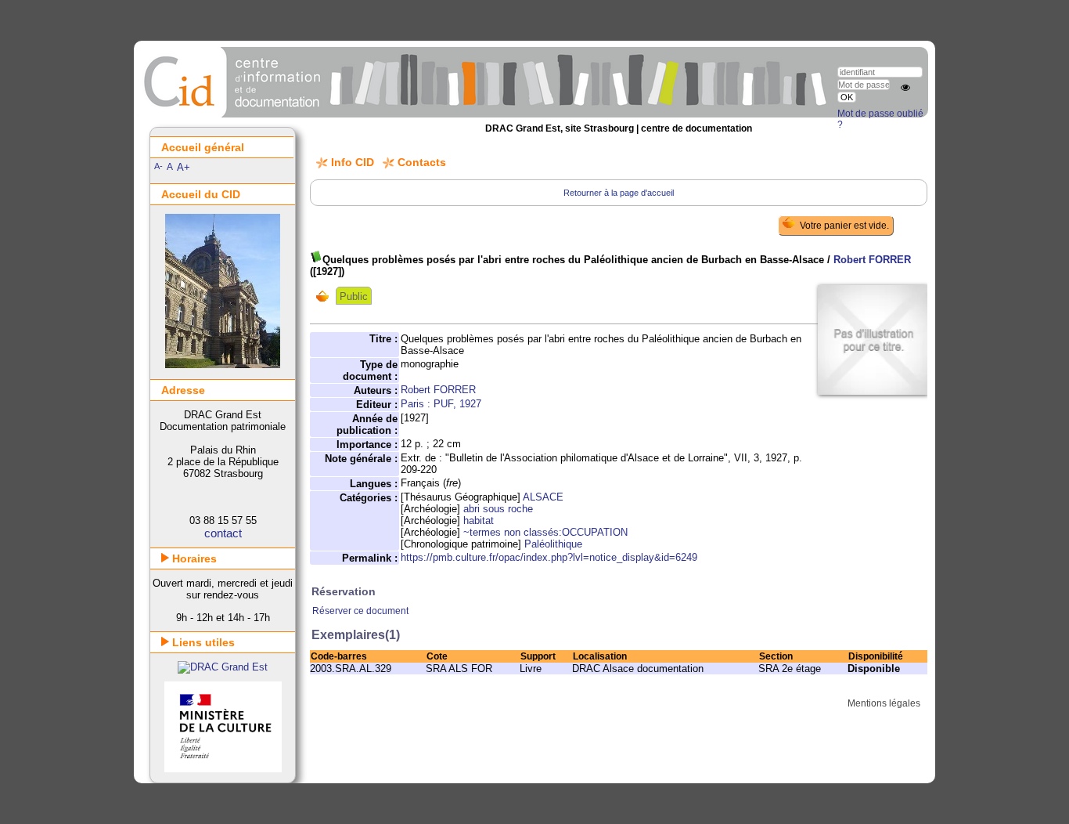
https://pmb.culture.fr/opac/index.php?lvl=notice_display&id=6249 (549, 557)
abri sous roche (498, 509)
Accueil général (202, 147)
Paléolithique (553, 544)
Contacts (422, 162)
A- (158, 166)
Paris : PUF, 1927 (441, 404)
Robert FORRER (872, 260)
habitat (478, 520)
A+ (183, 167)
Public (354, 296)
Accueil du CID (200, 194)
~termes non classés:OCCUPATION (545, 532)
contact (223, 533)
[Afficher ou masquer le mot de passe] (905, 87)
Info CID (352, 162)
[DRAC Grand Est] (223, 667)
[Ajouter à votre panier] (326, 296)
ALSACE (543, 497)
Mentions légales (884, 703)
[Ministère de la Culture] (223, 769)
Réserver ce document (360, 610)
